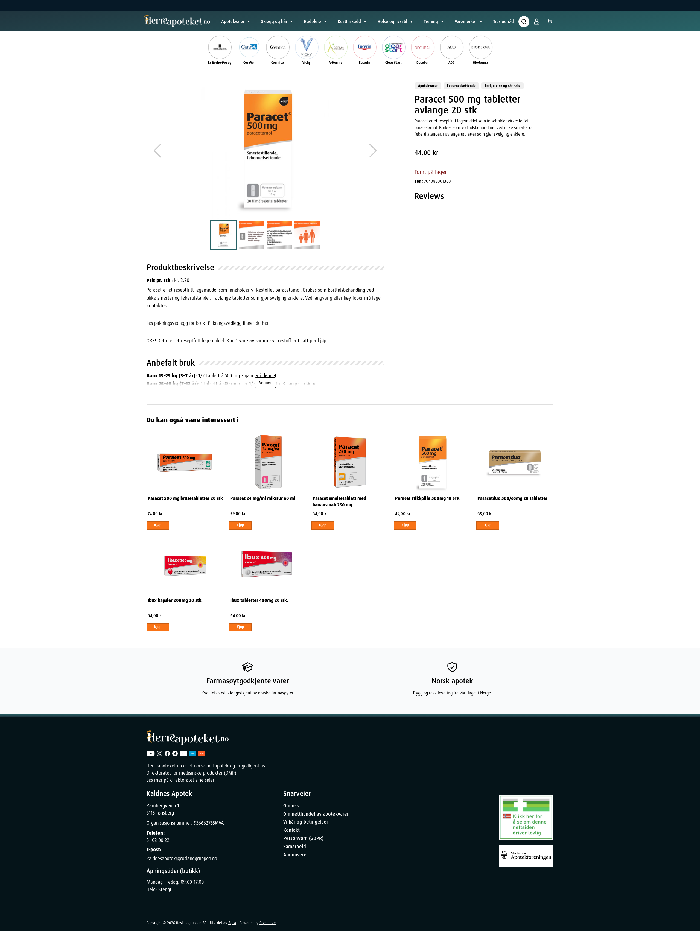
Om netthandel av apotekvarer (316, 814)
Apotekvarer (232, 21)
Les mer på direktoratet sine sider (180, 780)
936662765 (204, 823)
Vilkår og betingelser (305, 822)
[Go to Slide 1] (223, 235)
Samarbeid (294, 847)
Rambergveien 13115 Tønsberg (163, 809)
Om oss (291, 806)
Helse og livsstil (392, 21)
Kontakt (291, 830)
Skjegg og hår (274, 21)
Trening (431, 21)
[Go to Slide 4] (307, 235)
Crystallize (267, 922)
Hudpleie (312, 21)
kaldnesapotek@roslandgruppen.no (182, 859)
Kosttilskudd (349, 21)
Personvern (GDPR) (303, 838)
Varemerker (466, 21)
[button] (265, 150)
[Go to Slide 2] (251, 235)
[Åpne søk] (523, 21)
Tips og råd (503, 21)
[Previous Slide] (157, 151)
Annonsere (295, 855)
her (265, 323)
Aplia (232, 922)
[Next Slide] (373, 151)
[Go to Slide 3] (279, 235)
